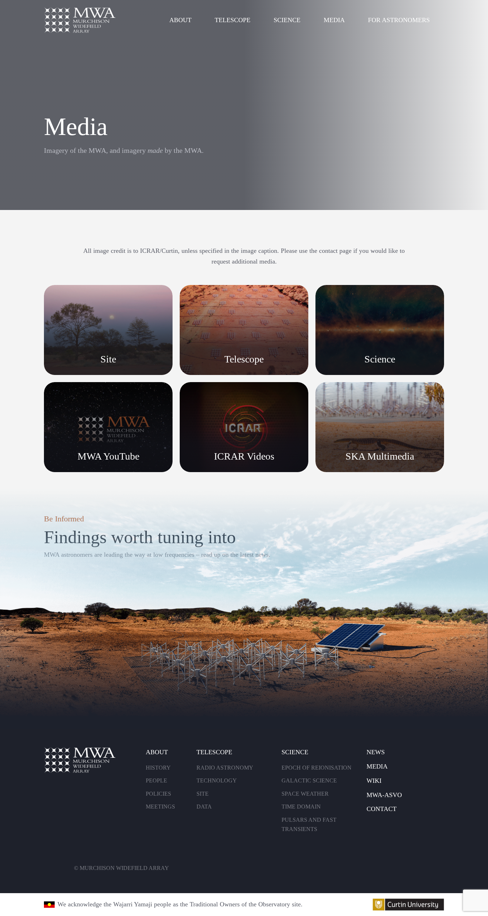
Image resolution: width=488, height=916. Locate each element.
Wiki (374, 780)
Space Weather (305, 794)
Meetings (160, 807)
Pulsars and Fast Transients (309, 824)
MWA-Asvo (384, 795)
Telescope (232, 20)
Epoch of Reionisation (317, 768)
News (376, 752)
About (180, 20)
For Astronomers (399, 20)
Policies (158, 794)
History (158, 768)
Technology (216, 780)
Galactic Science (309, 780)
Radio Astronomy (224, 768)
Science (287, 20)
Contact (382, 808)
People (156, 780)
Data (204, 807)
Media (334, 20)
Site (202, 794)
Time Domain (301, 807)
